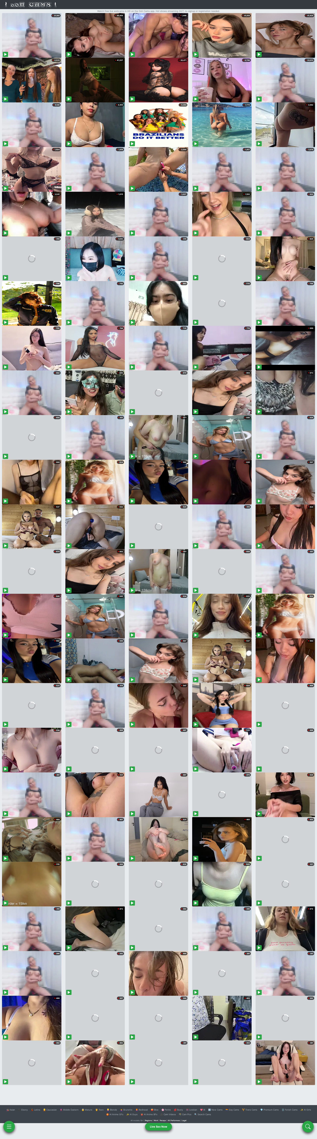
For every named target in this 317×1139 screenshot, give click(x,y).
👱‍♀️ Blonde (112, 1109)
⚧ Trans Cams (249, 1109)
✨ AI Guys (132, 1114)
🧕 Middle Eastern (69, 1109)
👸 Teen (99, 1109)
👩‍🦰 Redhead (141, 1109)
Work (156, 1120)
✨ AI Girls (305, 1109)
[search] (308, 1126)
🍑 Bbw (154, 1109)
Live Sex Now (158, 1126)
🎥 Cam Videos (168, 1114)
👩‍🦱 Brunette (126, 1109)
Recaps (163, 1120)
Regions (148, 1120)
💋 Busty (178, 1109)
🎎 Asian (10, 1109)
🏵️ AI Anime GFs (114, 1114)
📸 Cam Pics (185, 1114)
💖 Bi (202, 1109)
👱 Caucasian (50, 1109)
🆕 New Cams (215, 1109)
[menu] (9, 1126)
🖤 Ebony (23, 1109)
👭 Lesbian (191, 1109)
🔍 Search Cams (202, 1114)
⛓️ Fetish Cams (290, 1109)
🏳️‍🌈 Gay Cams (232, 1109)
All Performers (174, 1120)
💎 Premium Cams (269, 1109)
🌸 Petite (166, 1109)
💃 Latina (35, 1109)
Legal (184, 1120)
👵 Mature (87, 1109)
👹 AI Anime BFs (149, 1114)
